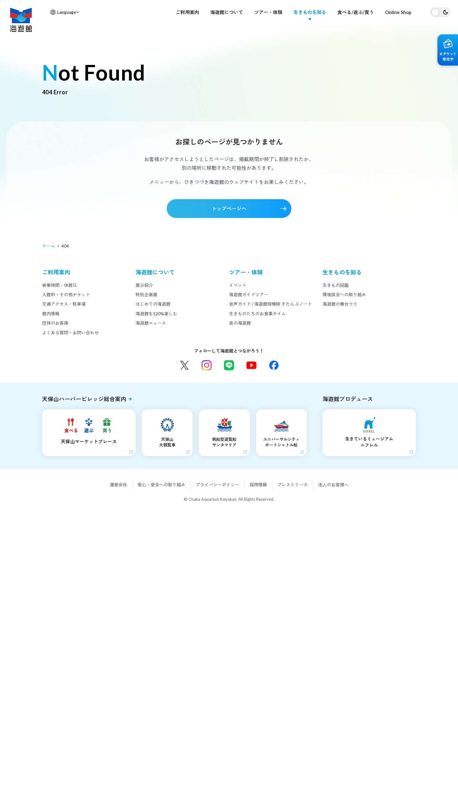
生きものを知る (309, 12)
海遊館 (21, 20)
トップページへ (229, 208)
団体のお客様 (55, 323)
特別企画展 (146, 294)
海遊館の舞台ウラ (339, 304)
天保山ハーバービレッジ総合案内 (84, 399)
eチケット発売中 (447, 50)
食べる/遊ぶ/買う (355, 12)
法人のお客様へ (333, 484)
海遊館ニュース (151, 323)
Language (66, 12)
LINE (229, 365)
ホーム (48, 245)
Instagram (207, 365)
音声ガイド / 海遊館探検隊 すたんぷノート (270, 304)
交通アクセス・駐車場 (64, 304)
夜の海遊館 (240, 323)
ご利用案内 (187, 12)
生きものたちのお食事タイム (257, 313)
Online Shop (398, 12)
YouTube (251, 365)
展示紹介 (144, 285)
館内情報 (51, 313)
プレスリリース (292, 484)
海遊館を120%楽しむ (156, 313)
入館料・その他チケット (66, 294)
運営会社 (118, 484)
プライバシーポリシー (217, 484)
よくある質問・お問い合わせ (70, 332)
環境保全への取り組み (344, 294)
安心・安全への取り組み (161, 484)
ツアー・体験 (268, 12)
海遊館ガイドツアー (248, 294)
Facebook (274, 365)
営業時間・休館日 (59, 285)
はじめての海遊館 (153, 304)
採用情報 (258, 484)
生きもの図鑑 (335, 285)
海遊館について (226, 12)
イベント (237, 285)
